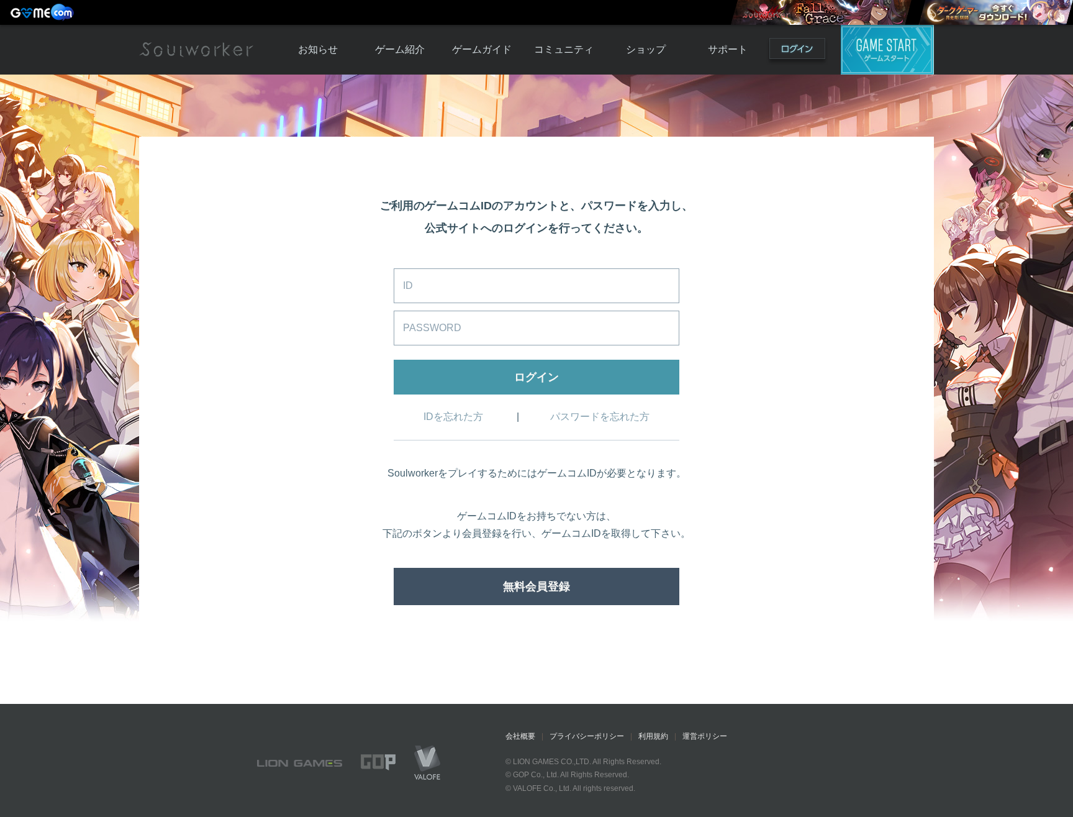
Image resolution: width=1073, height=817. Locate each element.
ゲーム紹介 (400, 49)
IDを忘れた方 (453, 416)
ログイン (797, 51)
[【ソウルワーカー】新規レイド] (821, 12)
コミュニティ (564, 49)
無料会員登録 (536, 586)
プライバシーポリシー (587, 736)
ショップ (646, 49)
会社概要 (520, 736)
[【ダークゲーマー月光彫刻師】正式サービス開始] (995, 12)
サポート (728, 49)
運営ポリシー (704, 736)
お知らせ (318, 49)
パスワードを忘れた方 (600, 416)
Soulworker (196, 50)
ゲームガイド (482, 49)
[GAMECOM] (43, 12)
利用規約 (653, 736)
